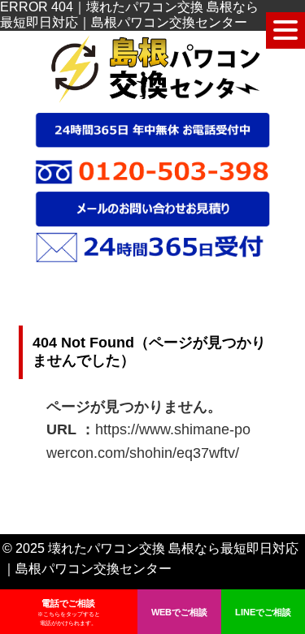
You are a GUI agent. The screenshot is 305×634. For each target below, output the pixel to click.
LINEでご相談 (263, 612)
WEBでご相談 (179, 612)
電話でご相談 (68, 612)
